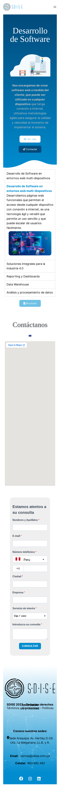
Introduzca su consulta (26, 624)
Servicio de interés (24, 608)
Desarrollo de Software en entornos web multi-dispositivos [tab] (28, 176)
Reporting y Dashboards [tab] (23, 276)
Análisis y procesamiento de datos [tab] (30, 292)
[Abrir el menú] (55, 7)
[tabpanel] (30, 221)
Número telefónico (24, 552)
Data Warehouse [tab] (18, 284)
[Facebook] (21, 779)
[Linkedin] (39, 779)
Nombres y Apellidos (25, 520)
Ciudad (17, 576)
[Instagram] (30, 779)
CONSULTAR (30, 646)
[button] (30, 139)
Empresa (18, 592)
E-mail (16, 536)
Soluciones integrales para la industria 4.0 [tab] (26, 266)
